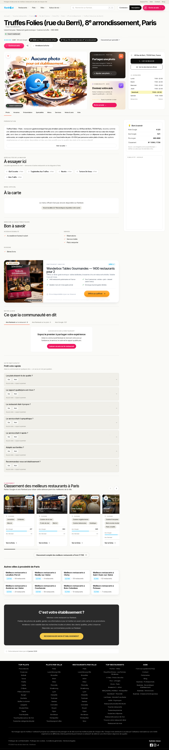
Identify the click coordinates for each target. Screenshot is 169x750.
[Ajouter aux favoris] (8, 56)
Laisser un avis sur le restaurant (61, 346)
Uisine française (9, 30)
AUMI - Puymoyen (115, 700)
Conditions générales (54, 741)
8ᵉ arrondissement (74, 16)
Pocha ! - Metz (115, 669)
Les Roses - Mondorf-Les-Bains (115, 697)
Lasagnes (23, 705)
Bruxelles (54, 675)
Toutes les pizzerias (115, 710)
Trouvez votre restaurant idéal (115, 720)
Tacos (23, 678)
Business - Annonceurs (145, 691)
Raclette (23, 698)
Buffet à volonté (24, 701)
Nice (84, 721)
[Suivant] (116, 488)
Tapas (23, 711)
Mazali (107, 508)
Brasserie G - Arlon (115, 687)
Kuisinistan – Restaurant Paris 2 (16, 507)
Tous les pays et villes (54, 721)
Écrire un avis (154, 8)
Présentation (27, 112)
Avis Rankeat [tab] (17, 322)
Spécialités (40, 112)
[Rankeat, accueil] (9, 7)
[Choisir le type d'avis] (162, 7)
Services (58, 112)
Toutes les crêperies (115, 713)
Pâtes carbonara (23, 692)
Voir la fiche (10, 543)
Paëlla (23, 682)
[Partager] (27, 45)
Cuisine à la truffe (43, 30)
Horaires (16, 112)
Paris (63, 16)
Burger (23, 695)
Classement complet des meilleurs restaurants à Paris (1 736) (60, 555)
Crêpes (23, 688)
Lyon (54, 692)
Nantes (54, 701)
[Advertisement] (144, 193)
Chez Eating (76, 508)
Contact (157, 2)
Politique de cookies (37, 741)
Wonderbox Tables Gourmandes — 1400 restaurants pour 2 (81, 270)
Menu (49, 112)
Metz (54, 682)
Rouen (54, 708)
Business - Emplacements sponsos (145, 694)
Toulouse (54, 698)
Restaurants (23, 8)
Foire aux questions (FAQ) (145, 669)
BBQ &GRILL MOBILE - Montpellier (115, 691)
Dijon (54, 711)
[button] (107, 65)
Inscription (136, 8)
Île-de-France (44, 16)
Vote (78, 112)
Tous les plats (23, 714)
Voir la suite (60, 146)
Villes (42, 8)
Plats (34, 8)
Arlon (54, 678)
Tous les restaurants (20, 16)
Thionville (54, 685)
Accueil (7, 16)
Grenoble (54, 705)
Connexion (123, 8)
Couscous (23, 672)
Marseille (54, 695)
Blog (163, 2)
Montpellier (54, 718)
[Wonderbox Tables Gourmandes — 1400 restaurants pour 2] (23, 281)
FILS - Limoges (115, 681)
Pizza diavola (24, 669)
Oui (9, 379)
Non (15, 379)
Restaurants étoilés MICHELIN (115, 704)
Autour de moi (54, 8)
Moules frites (23, 708)
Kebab (23, 675)
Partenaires (145, 675)
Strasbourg (54, 688)
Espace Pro (144, 2)
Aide (151, 2)
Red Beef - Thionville (115, 694)
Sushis (23, 685)
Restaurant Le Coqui (47, 508)
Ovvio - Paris (114, 684)
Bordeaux (54, 714)
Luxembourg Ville (54, 672)
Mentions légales (69, 741)
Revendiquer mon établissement (61, 636)
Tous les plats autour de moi (24, 718)
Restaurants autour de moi (115, 717)
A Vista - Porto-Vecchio (114, 677)
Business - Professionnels (145, 682)
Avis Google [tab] (61, 322)
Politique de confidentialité (19, 741)
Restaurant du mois (115, 723)
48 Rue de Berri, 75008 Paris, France (147, 55)
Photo (8, 112)
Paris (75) (55, 16)
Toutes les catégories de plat (23, 721)
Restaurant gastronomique (26, 30)
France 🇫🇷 (33, 16)
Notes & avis (69, 112)
